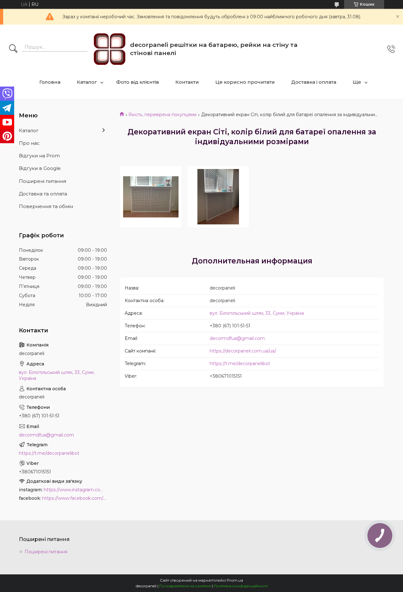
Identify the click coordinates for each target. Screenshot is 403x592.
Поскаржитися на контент (185, 586)
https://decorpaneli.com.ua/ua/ (243, 351)
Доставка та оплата (43, 194)
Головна (49, 82)
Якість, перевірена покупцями (162, 114)
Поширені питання (42, 181)
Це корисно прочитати (245, 82)
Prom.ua (235, 580)
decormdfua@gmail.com (237, 338)
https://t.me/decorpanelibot (240, 363)
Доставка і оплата (313, 82)
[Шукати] (13, 49)
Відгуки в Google (40, 168)
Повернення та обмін (46, 206)
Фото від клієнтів (137, 82)
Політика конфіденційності (241, 586)
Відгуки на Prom (39, 156)
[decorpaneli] (109, 49)
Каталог (87, 82)
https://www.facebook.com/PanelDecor (74, 498)
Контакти (187, 82)
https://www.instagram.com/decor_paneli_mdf (75, 490)
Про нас (29, 143)
